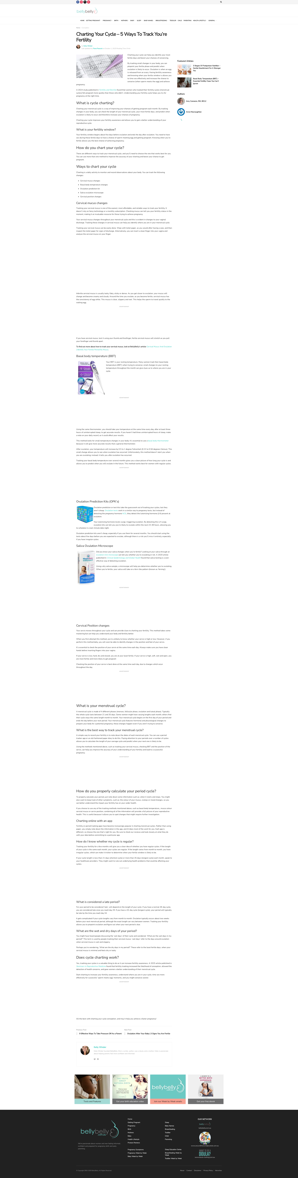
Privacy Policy (208, 1170)
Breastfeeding (161, 20)
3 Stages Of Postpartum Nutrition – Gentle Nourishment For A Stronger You (207, 68)
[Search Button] (221, 2)
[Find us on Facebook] (77, 2)
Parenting (187, 20)
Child (180, 20)
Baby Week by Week (135, 1156)
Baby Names (148, 20)
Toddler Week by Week (173, 1158)
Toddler (173, 20)
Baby (132, 20)
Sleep (139, 20)
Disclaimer (197, 1170)
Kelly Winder (88, 46)
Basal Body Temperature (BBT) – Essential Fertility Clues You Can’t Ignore (206, 81)
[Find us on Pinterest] (88, 2)
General (211, 20)
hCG (124, 513)
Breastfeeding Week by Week (173, 1154)
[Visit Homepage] (87, 10)
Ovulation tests (111, 510)
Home (82, 20)
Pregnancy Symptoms (136, 1149)
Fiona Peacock (98, 48)
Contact (189, 1170)
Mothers (124, 20)
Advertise (218, 1170)
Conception (85, 28)
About (182, 1170)
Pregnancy (107, 20)
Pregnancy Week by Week (137, 1153)
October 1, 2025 (110, 48)
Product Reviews (134, 1143)
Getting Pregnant (93, 20)
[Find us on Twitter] (84, 2)
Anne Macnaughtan (194, 112)
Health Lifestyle (199, 20)
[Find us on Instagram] (81, 2)
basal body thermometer (158, 440)
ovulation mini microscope (107, 555)
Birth (116, 20)
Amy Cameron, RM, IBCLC (196, 101)
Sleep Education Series (173, 1149)
